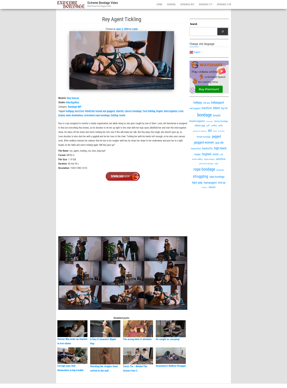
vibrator (212, 187)
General (171, 4)
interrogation (170, 111)
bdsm (216, 108)
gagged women (204, 142)
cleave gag (200, 125)
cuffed (214, 125)
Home (159, 4)
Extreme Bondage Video (102, 3)
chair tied (209, 121)
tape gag (197, 182)
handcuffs (207, 148)
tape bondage (217, 176)
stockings (220, 170)
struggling (200, 176)
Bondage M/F (187, 4)
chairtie (120, 111)
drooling (221, 131)
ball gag (206, 103)
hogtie (159, 111)
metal (216, 154)
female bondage (203, 136)
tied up (221, 182)
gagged (216, 136)
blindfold (89, 111)
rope (216, 163)
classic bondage (133, 111)
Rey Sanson (73, 98)
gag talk (219, 142)
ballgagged (217, 102)
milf (221, 154)
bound (216, 115)
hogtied (206, 154)
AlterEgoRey (72, 102)
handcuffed (196, 148)
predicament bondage (206, 164)
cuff (208, 125)
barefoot (79, 111)
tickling (114, 115)
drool (215, 131)
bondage (204, 114)
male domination (74, 115)
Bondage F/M (224, 4)
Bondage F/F (205, 4)
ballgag (70, 111)
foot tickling (149, 111)
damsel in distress (200, 131)
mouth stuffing (197, 159)
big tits (224, 108)
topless (204, 187)
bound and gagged (105, 111)
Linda (135, 29)
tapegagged (210, 182)
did (210, 130)
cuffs (220, 125)
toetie (122, 115)
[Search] (222, 31)
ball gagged (195, 108)
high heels (220, 148)
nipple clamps (209, 159)
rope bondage (204, 169)
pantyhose (221, 159)
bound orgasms (197, 121)
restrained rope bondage (97, 115)
